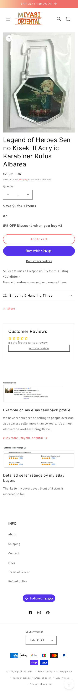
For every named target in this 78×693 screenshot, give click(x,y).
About (12, 534)
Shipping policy (43, 677)
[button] (8, 18)
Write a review (39, 348)
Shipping (23, 179)
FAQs (11, 562)
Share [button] (11, 308)
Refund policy (17, 581)
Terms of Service (19, 572)
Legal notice (62, 677)
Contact (13, 553)
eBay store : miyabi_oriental (23, 438)
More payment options (39, 260)
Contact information (41, 684)
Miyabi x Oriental (24, 671)
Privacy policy (64, 671)
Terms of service (22, 677)
